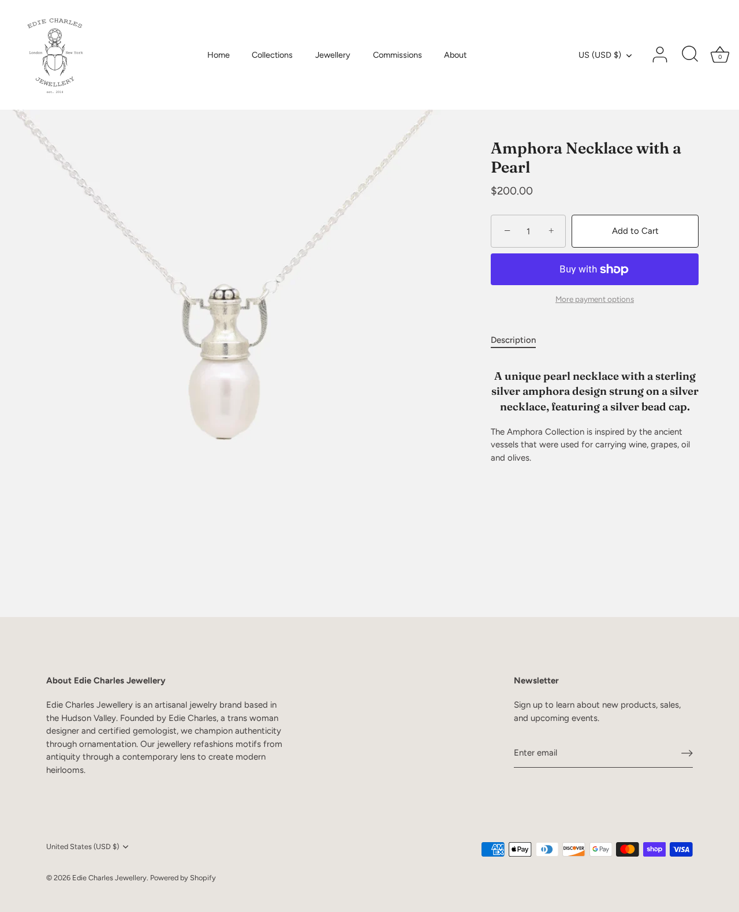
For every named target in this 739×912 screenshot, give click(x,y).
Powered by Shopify (183, 877)
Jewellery (332, 55)
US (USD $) (599, 55)
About (455, 55)
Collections (272, 55)
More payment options (594, 299)
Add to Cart (635, 231)
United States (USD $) (82, 846)
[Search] (690, 55)
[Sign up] (687, 753)
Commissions (397, 55)
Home (218, 55)
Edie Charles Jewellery (109, 877)
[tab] (519, 340)
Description (513, 340)
